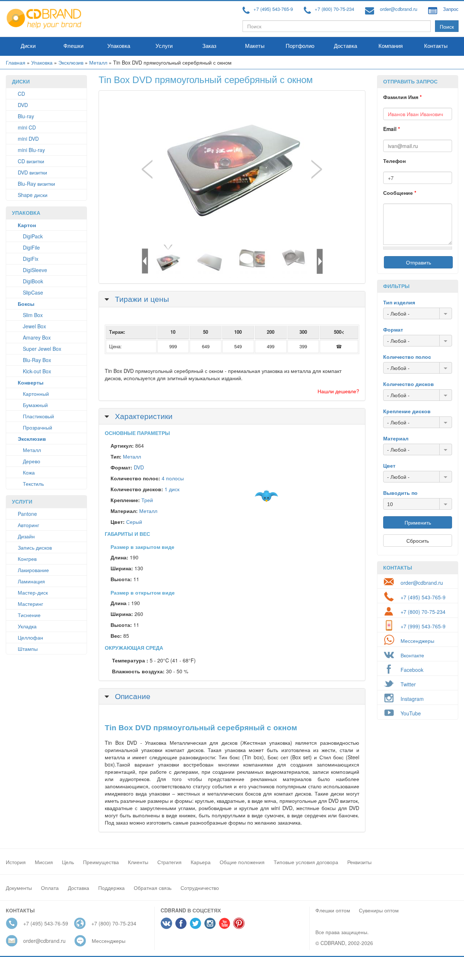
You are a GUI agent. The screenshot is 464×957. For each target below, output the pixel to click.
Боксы (26, 303)
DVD (23, 104)
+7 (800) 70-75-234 (334, 8)
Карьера (201, 862)
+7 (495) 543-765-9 (273, 8)
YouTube (411, 713)
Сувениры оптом (379, 910)
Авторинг (28, 525)
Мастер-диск (33, 592)
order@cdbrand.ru (398, 8)
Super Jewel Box (42, 348)
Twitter (408, 684)
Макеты (255, 46)
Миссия (44, 862)
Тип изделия (399, 302)
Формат (393, 329)
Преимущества (101, 862)
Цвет (389, 465)
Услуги (164, 46)
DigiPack (33, 236)
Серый (134, 521)
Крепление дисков (407, 411)
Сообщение (399, 192)
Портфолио (300, 46)
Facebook (412, 669)
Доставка (345, 46)
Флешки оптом (332, 910)
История (16, 862)
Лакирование (33, 570)
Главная (15, 62)
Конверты (31, 382)
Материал (396, 438)
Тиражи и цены (141, 298)
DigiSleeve (35, 270)
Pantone (27, 513)
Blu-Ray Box (37, 360)
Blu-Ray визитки (36, 183)
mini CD (27, 127)
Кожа (29, 472)
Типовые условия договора (306, 862)
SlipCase (33, 292)
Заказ (209, 46)
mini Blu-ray (31, 149)
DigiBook (33, 281)
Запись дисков (35, 547)
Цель (68, 862)
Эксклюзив (70, 62)
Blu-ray (26, 116)
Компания (390, 46)
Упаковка (118, 46)
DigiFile (31, 247)
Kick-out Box (37, 371)
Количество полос (407, 356)
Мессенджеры (417, 640)
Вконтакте (412, 655)
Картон (27, 225)
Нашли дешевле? (338, 391)
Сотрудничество (200, 887)
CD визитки (31, 161)
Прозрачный (37, 427)
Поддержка (111, 887)
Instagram (412, 698)
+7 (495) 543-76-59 (45, 923)
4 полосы (173, 478)
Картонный (36, 393)
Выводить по (400, 492)
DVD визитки (32, 172)
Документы (19, 887)
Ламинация (31, 581)
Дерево (31, 461)
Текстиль (33, 483)
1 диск (172, 489)
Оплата (50, 887)
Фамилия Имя (402, 96)
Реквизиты (359, 862)
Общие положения (242, 862)
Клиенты (138, 862)
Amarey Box (37, 337)
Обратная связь (152, 887)
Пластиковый (38, 416)
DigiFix (30, 258)
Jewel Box (34, 326)
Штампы (28, 648)
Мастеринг (30, 603)
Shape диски (32, 194)
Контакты (436, 46)
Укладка (27, 626)
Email (391, 128)
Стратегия (169, 862)
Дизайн (26, 536)
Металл (98, 62)
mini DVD (28, 138)
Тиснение (29, 615)
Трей (147, 500)
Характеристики (143, 415)
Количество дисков (408, 383)
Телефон (394, 160)
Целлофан (30, 637)
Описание (131, 695)
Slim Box (33, 315)
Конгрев (27, 558)
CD (21, 93)
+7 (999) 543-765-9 (423, 626)
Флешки (73, 46)
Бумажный (35, 404)
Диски (28, 46)
